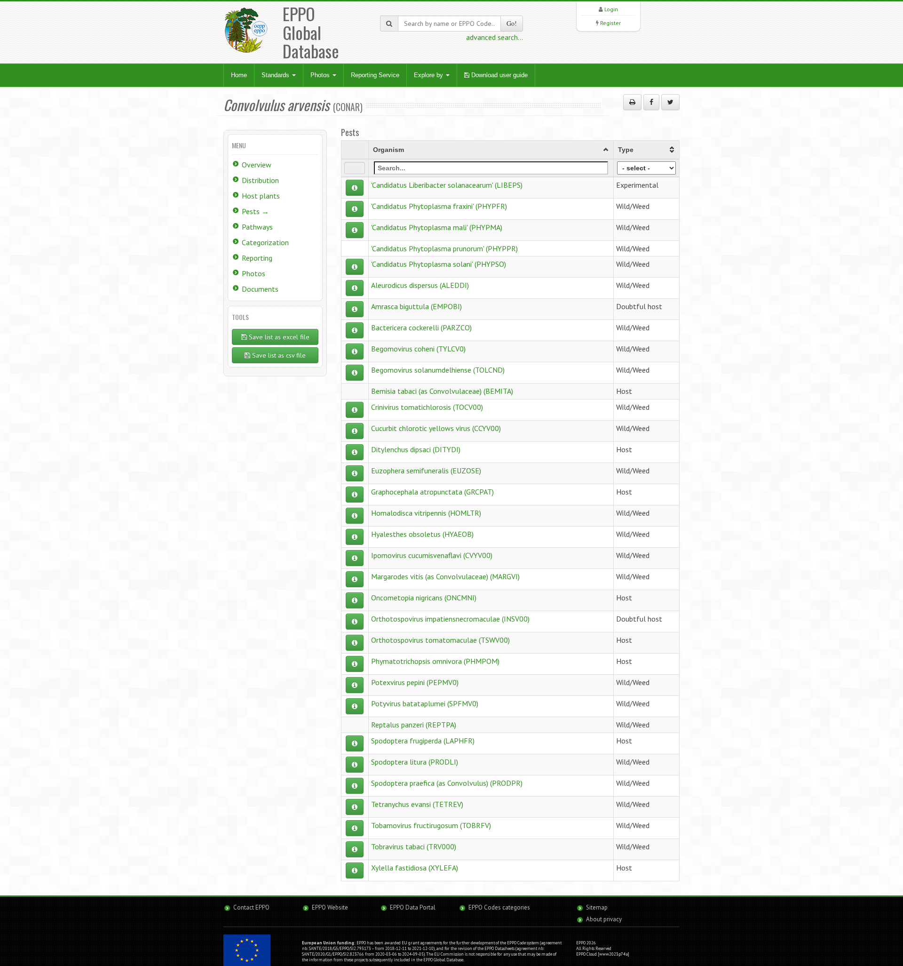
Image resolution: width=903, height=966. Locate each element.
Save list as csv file (278, 355)
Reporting (257, 258)
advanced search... (494, 37)
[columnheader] (490, 149)
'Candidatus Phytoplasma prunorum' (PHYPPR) (444, 248)
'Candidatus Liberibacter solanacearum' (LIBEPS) (447, 185)
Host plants (261, 195)
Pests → (255, 211)
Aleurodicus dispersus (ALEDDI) (420, 285)
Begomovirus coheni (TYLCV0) (418, 348)
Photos (321, 75)
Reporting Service (375, 75)
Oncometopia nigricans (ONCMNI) (423, 597)
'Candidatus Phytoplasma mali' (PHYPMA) (436, 227)
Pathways (257, 227)
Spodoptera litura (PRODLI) (414, 761)
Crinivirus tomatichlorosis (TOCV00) (427, 407)
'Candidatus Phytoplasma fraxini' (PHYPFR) (439, 206)
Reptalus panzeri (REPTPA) (413, 724)
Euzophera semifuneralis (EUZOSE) (426, 470)
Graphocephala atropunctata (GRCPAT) (432, 491)
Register (610, 22)
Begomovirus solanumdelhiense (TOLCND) (438, 370)
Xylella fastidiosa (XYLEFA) (414, 867)
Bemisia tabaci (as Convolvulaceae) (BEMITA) (442, 391)
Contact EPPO (251, 907)
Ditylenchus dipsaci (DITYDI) (415, 449)
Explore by (429, 75)
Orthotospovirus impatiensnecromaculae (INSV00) (450, 618)
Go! (512, 23)
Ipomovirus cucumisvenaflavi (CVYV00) (431, 555)
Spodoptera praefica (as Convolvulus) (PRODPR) (447, 783)
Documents (260, 289)
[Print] (632, 102)
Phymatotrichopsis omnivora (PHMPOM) (435, 661)
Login (611, 9)
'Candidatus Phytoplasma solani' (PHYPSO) (438, 264)
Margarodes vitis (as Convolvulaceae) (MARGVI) (445, 576)
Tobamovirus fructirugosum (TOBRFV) (431, 825)
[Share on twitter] (670, 102)
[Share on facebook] (651, 102)
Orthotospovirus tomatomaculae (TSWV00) (440, 640)
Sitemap (597, 907)
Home (239, 75)
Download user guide (498, 75)
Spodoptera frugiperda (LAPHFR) (423, 740)
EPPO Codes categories (499, 907)
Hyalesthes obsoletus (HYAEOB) (422, 534)
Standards (276, 75)
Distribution (260, 180)
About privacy (604, 919)
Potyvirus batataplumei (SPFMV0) (424, 703)
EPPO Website (330, 907)
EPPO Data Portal (413, 907)
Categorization (265, 242)
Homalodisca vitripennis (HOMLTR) (426, 513)
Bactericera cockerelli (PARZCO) (421, 327)
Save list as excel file (278, 337)
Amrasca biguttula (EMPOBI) (416, 306)
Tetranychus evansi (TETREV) (417, 804)
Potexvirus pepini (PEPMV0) (415, 682)
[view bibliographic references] (355, 188)
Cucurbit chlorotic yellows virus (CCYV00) (436, 428)
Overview (256, 164)
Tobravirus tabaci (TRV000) (413, 846)
